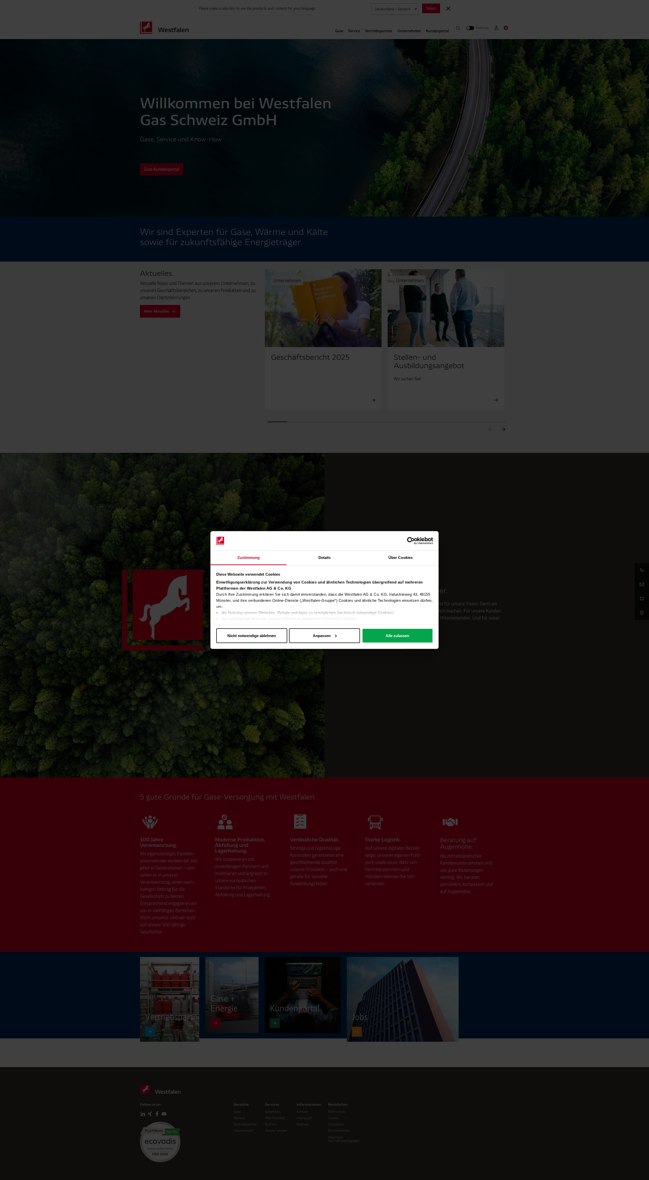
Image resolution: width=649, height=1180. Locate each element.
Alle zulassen (397, 635)
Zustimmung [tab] (248, 557)
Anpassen (322, 635)
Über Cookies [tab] (400, 557)
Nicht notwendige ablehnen (251, 635)
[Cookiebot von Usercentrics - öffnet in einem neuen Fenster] (411, 541)
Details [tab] (324, 557)
